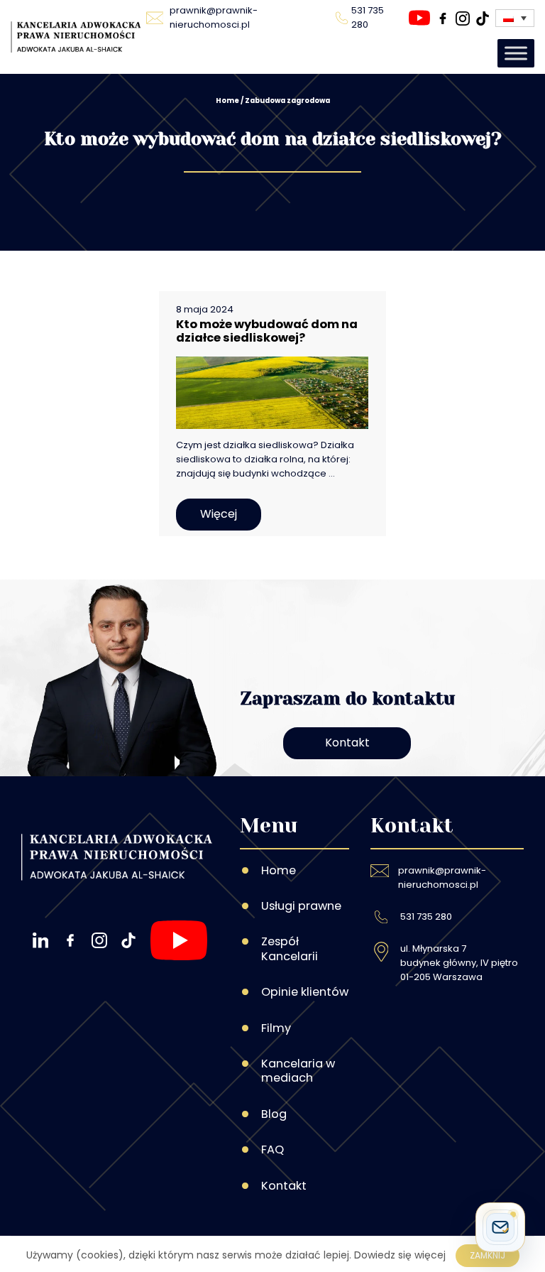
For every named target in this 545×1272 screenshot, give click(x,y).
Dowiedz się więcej (400, 1255)
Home (227, 100)
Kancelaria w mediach (298, 1070)
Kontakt (347, 742)
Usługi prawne (301, 906)
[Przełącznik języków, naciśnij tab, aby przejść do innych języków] (514, 18)
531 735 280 (426, 916)
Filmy (276, 1028)
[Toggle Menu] (516, 53)
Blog (274, 1114)
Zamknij (487, 1255)
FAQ (272, 1149)
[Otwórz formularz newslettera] (500, 1227)
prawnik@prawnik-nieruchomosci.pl (442, 877)
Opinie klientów (304, 992)
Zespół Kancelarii (289, 948)
